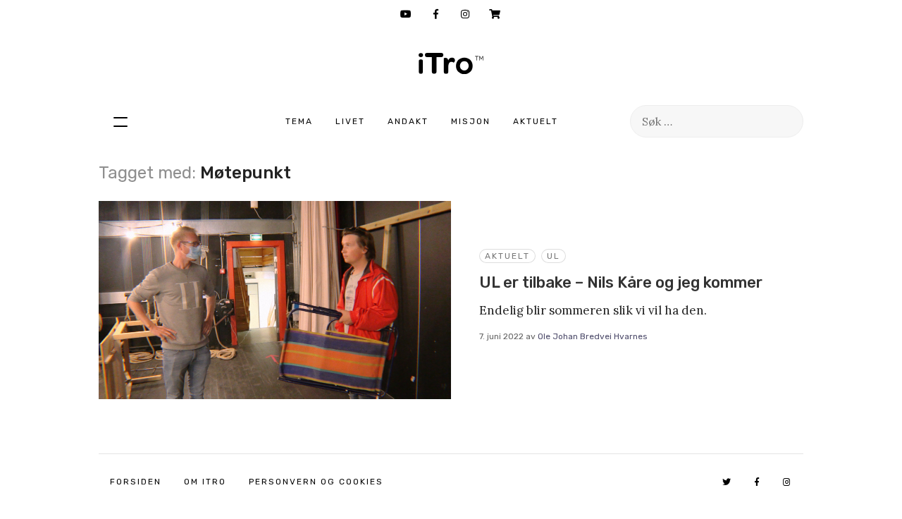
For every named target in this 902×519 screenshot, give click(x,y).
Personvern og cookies (316, 482)
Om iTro (205, 482)
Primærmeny (120, 121)
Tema (299, 121)
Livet (350, 121)
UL (553, 256)
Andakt (408, 121)
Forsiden (135, 482)
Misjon (470, 121)
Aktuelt (535, 121)
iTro (451, 63)
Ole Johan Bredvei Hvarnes (593, 336)
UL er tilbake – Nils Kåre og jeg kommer (620, 282)
